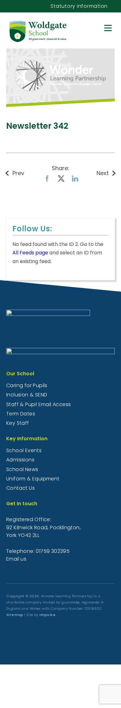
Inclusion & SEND (26, 394)
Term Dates (20, 413)
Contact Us (20, 488)
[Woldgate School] (55, 29)
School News (22, 469)
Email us (16, 558)
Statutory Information (79, 6)
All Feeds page (30, 252)
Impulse (47, 614)
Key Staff (17, 423)
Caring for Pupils (26, 385)
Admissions (20, 459)
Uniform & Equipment (33, 478)
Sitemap (14, 614)
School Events (24, 450)
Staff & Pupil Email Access (38, 404)
